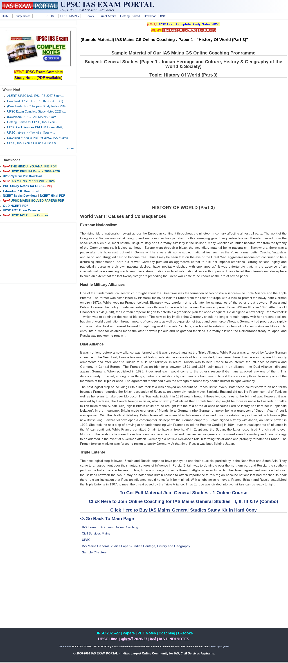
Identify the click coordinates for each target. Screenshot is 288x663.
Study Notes (22, 16)
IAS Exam (89, 527)
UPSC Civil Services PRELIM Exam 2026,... (36, 127)
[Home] (30, 8)
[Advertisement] (183, 596)
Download (150, 16)
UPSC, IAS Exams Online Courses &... (33, 143)
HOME (6, 16)
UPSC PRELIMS (45, 16)
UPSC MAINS (69, 16)
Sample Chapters (94, 552)
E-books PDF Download (21, 191)
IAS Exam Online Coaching (119, 527)
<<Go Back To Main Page (107, 518)
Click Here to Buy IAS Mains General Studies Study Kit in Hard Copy (183, 509)
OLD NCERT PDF (16, 205)
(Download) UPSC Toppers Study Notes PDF (36, 106)
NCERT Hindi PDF (52, 195)
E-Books (88, 16)
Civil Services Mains (96, 533)
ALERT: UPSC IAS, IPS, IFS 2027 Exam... (35, 95)
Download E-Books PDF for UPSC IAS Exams (37, 138)
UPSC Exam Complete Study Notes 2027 (188, 24)
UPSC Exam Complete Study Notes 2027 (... (36, 111)
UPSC (86, 539)
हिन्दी (162, 16)
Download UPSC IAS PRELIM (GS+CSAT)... (36, 101)
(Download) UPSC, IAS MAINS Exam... (33, 117)
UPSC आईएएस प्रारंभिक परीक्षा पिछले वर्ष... (31, 132)
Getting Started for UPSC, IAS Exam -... (33, 122)
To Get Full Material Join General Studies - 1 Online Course (183, 492)
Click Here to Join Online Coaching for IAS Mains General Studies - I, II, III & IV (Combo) (183, 501)
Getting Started (130, 16)
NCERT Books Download (20, 195)
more (70, 148)
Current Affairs (107, 16)
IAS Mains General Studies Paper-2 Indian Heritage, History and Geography (136, 546)
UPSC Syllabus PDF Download (22, 176)
